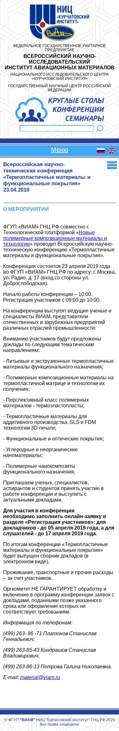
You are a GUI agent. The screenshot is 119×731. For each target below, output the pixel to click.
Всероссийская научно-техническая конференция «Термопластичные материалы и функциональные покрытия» (46, 173)
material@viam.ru (40, 677)
